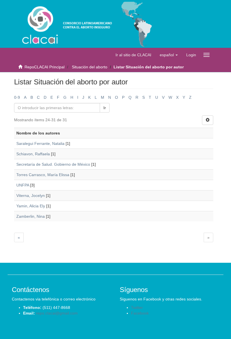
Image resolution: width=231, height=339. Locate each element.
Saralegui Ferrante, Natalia (40, 143)
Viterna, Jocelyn (30, 195)
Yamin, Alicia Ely (30, 206)
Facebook (140, 313)
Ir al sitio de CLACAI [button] (133, 55)
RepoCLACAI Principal (45, 67)
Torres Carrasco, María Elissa (42, 174)
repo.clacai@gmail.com (57, 313)
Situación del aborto (89, 67)
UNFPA (22, 185)
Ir (104, 107)
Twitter (137, 307)
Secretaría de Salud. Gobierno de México (53, 164)
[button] (169, 55)
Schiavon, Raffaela (33, 154)
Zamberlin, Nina (30, 216)
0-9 (17, 97)
